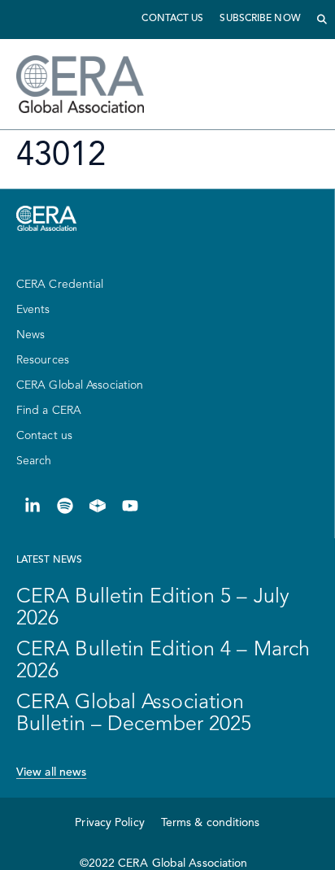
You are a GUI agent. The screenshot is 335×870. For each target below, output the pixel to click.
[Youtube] (130, 505)
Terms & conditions (210, 823)
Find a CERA (48, 410)
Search (34, 461)
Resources (42, 360)
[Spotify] (65, 505)
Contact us (172, 19)
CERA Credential (60, 284)
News (30, 335)
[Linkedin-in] (32, 505)
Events (33, 309)
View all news (51, 772)
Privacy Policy (109, 823)
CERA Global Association (79, 385)
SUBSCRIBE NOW (260, 19)
